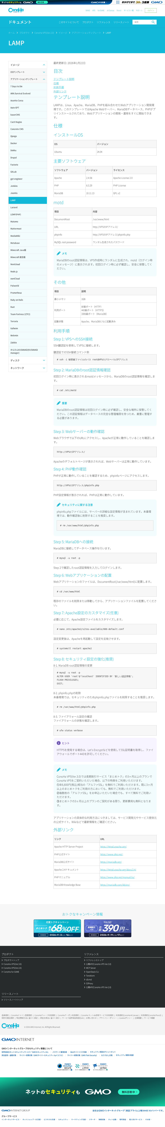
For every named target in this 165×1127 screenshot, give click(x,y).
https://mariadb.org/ (111, 861)
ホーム (11, 32)
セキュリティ (63, 1119)
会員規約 (5, 1015)
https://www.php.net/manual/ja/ (117, 877)
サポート (139, 10)
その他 (147, 1119)
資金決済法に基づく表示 (50, 1018)
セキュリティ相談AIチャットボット (103, 1052)
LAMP (108, 32)
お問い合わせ (91, 1018)
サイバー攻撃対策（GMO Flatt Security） (82, 1055)
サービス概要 (149, 1018)
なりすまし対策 (106, 1055)
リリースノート (121, 22)
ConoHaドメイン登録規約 (21, 1015)
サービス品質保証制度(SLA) (73, 1018)
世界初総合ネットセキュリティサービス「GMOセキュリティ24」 (25, 1052)
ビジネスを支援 (49, 1119)
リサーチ (92, 1119)
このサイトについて (69, 22)
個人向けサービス (135, 1119)
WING (88, 10)
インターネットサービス (10, 1119)
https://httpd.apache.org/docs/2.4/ (118, 869)
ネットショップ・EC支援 (32, 1119)
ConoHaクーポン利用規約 (68, 1015)
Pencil (119, 10)
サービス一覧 (129, 10)
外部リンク (59, 91)
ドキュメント (20, 21)
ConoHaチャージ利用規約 (44, 1015)
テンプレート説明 (63, 79)
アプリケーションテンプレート (86, 32)
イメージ (63, 32)
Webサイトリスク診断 (78, 1052)
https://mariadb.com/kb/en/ (115, 884)
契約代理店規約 (8, 1018)
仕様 (56, 83)
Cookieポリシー (125, 1018)
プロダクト (87, 22)
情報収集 (102, 1119)
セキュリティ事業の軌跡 (125, 1055)
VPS (93, 10)
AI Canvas (110, 10)
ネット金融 (112, 1119)
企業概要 (138, 1018)
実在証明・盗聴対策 (9, 1055)
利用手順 (58, 87)
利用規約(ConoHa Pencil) (151, 1015)
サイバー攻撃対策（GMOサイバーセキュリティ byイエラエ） (41, 1055)
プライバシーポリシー (108, 1018)
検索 (153, 22)
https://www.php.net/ (111, 854)
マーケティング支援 (78, 1119)
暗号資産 (123, 1119)
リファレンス (103, 22)
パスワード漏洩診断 (60, 1052)
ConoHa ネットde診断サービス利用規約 (97, 1015)
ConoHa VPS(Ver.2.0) (44, 32)
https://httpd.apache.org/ (113, 846)
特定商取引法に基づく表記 (27, 1018)
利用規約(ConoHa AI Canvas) (127, 1015)
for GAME (101, 10)
